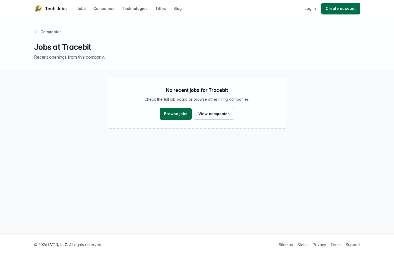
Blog (177, 8)
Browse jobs (175, 113)
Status (303, 244)
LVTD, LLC (57, 244)
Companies (103, 8)
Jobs (81, 8)
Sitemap (286, 244)
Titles (160, 8)
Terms (335, 244)
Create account (341, 8)
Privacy (319, 244)
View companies (214, 113)
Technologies (135, 8)
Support (353, 244)
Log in (310, 8)
